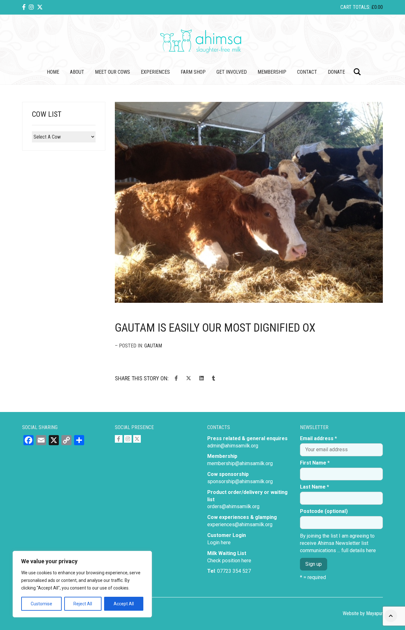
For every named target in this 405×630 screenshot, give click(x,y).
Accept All (124, 603)
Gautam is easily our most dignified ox (215, 327)
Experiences (155, 72)
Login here (219, 543)
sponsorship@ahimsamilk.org (240, 481)
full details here (358, 550)
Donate (336, 72)
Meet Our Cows (112, 72)
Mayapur (374, 613)
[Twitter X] (40, 7)
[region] (82, 584)
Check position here (229, 561)
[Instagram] (31, 7)
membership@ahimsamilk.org (240, 463)
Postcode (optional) (324, 511)
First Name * (315, 463)
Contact (307, 72)
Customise (41, 603)
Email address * (318, 438)
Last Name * (314, 487)
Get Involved (231, 72)
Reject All (82, 603)
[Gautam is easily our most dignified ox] (249, 202)
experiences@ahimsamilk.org (239, 524)
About (77, 72)
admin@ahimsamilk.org (232, 446)
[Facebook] (24, 7)
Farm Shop (193, 72)
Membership (272, 72)
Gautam (153, 346)
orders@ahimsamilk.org (233, 506)
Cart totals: (361, 7)
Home (53, 72)
